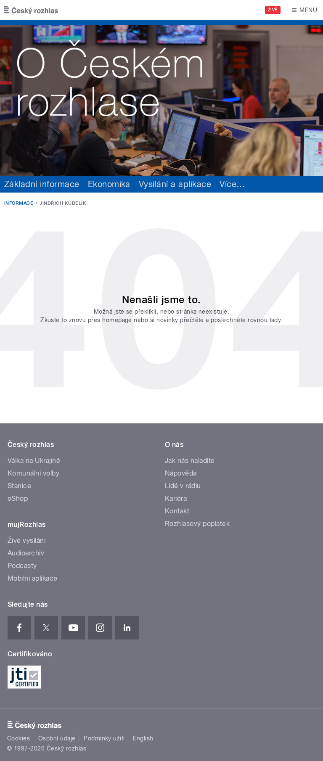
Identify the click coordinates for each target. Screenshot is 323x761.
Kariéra (176, 498)
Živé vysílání (26, 540)
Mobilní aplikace (33, 578)
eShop (18, 498)
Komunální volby (33, 473)
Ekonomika (109, 184)
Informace (18, 203)
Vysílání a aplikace (175, 184)
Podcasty (22, 566)
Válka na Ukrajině (34, 461)
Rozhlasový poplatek (197, 524)
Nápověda (181, 473)
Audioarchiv (26, 553)
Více (232, 184)
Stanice (19, 486)
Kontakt (177, 511)
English (143, 738)
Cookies (18, 738)
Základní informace (41, 184)
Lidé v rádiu (183, 486)
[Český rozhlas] (31, 10)
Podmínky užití (104, 738)
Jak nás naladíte (190, 461)
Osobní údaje (57, 738)
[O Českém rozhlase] (161, 98)
